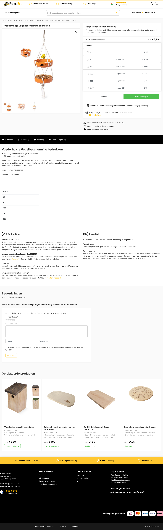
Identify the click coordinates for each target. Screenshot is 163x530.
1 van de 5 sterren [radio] (6, 320)
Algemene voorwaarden (48, 481)
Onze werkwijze (83, 478)
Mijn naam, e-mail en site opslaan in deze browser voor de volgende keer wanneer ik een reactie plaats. (45, 348)
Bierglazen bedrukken (119, 477)
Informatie (9, 140)
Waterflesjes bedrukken (120, 475)
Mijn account (44, 478)
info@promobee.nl (54, 278)
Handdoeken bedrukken (120, 480)
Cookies (75, 526)
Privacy (63, 526)
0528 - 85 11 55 (151, 12)
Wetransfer (16, 259)
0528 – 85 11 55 (14, 486)
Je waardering (11, 317)
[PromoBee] (13, 4)
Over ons (80, 475)
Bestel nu (104, 97)
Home (4, 20)
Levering (40, 140)
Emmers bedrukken (118, 482)
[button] (76, 32)
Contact (42, 475)
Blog (78, 481)
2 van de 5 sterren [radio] (7, 320)
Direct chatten (95, 115)
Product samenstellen (150, 140)
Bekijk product (12, 446)
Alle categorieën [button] (14, 13)
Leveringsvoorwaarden (48, 484)
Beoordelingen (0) (58, 140)
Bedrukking (24, 140)
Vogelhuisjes (38, 20)
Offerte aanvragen (141, 97)
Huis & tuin (28, 20)
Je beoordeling (11, 323)
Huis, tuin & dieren (15, 20)
